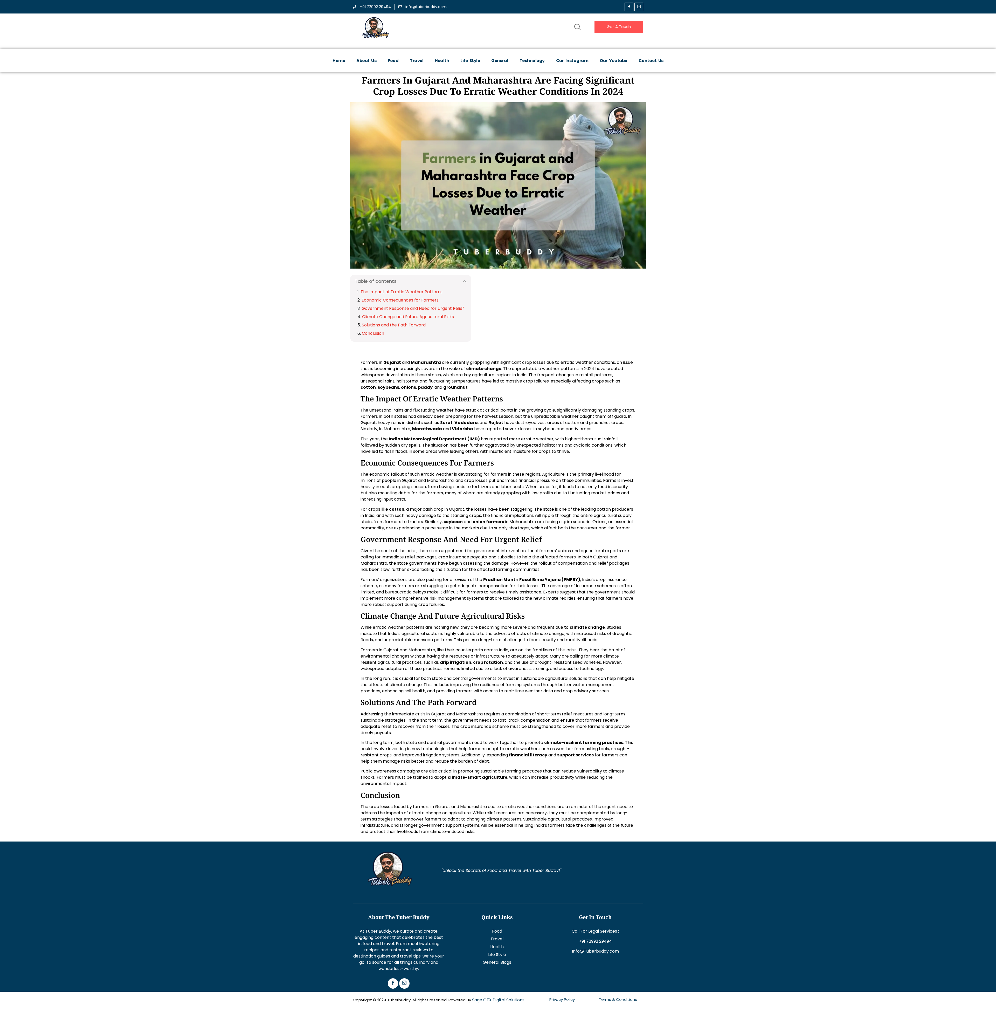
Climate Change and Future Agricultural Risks (408, 317)
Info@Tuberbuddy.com (595, 951)
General (499, 61)
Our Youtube (613, 61)
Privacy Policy (562, 999)
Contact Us (651, 61)
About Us (366, 61)
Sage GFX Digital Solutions (498, 1000)
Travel (416, 61)
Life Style (470, 61)
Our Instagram (572, 61)
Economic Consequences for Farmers (400, 300)
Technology (532, 61)
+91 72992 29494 (595, 941)
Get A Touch (619, 26)
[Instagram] (404, 983)
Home (339, 61)
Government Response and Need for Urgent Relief (413, 308)
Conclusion (373, 333)
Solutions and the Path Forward (394, 325)
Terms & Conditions (618, 999)
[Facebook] (629, 7)
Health (442, 61)
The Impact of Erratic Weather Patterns (401, 292)
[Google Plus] (638, 7)
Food (393, 61)
